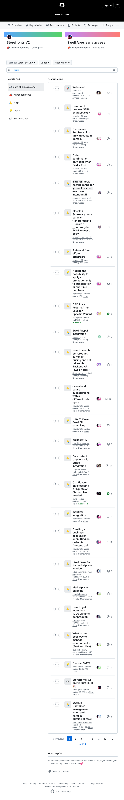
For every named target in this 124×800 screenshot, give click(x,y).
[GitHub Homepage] (52, 791)
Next (81, 744)
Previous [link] (59, 738)
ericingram (37, 47)
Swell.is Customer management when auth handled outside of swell (82, 710)
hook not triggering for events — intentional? (83, 188)
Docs (73, 783)
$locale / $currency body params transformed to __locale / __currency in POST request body (82, 222)
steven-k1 (77, 90)
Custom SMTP (81, 663)
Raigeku (76, 337)
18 (105, 738)
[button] (117, 25)
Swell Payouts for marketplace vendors (82, 565)
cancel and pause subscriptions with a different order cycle (81, 394)
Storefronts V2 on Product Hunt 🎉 (82, 683)
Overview (17, 25)
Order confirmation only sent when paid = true (81, 160)
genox (75, 499)
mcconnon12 (78, 666)
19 (112, 738)
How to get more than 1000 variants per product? (81, 612)
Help (85, 118)
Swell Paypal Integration (80, 332)
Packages (93, 25)
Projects (76, 25)
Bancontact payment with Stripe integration (80, 461)
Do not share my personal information (62, 786)
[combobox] (61, 70)
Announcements (18, 47)
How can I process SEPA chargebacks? (81, 109)
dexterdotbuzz (79, 373)
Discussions (57, 25)
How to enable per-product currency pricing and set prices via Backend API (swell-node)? (81, 360)
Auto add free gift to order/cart (80, 253)
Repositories (35, 25)
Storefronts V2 (18, 42)
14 (110, 465)
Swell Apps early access (86, 42)
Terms (24, 783)
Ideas (85, 262)
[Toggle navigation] (6, 5)
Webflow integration (79, 513)
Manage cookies (95, 783)
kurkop (75, 620)
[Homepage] (62, 5)
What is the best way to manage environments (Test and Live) (81, 640)
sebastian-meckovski (82, 198)
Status (52, 783)
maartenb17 (77, 116)
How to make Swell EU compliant (80, 422)
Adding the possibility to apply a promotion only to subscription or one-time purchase (81, 280)
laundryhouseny (79, 594)
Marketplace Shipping (80, 589)
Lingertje (76, 469)
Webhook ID (80, 439)
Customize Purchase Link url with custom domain (82, 133)
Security (43, 783)
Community (63, 783)
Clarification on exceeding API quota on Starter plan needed (80, 489)
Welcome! (78, 87)
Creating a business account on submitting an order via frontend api (81, 537)
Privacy (33, 783)
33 (110, 399)
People (109, 25)
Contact (81, 783)
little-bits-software (80, 443)
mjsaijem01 (77, 317)
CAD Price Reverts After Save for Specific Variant (82, 309)
